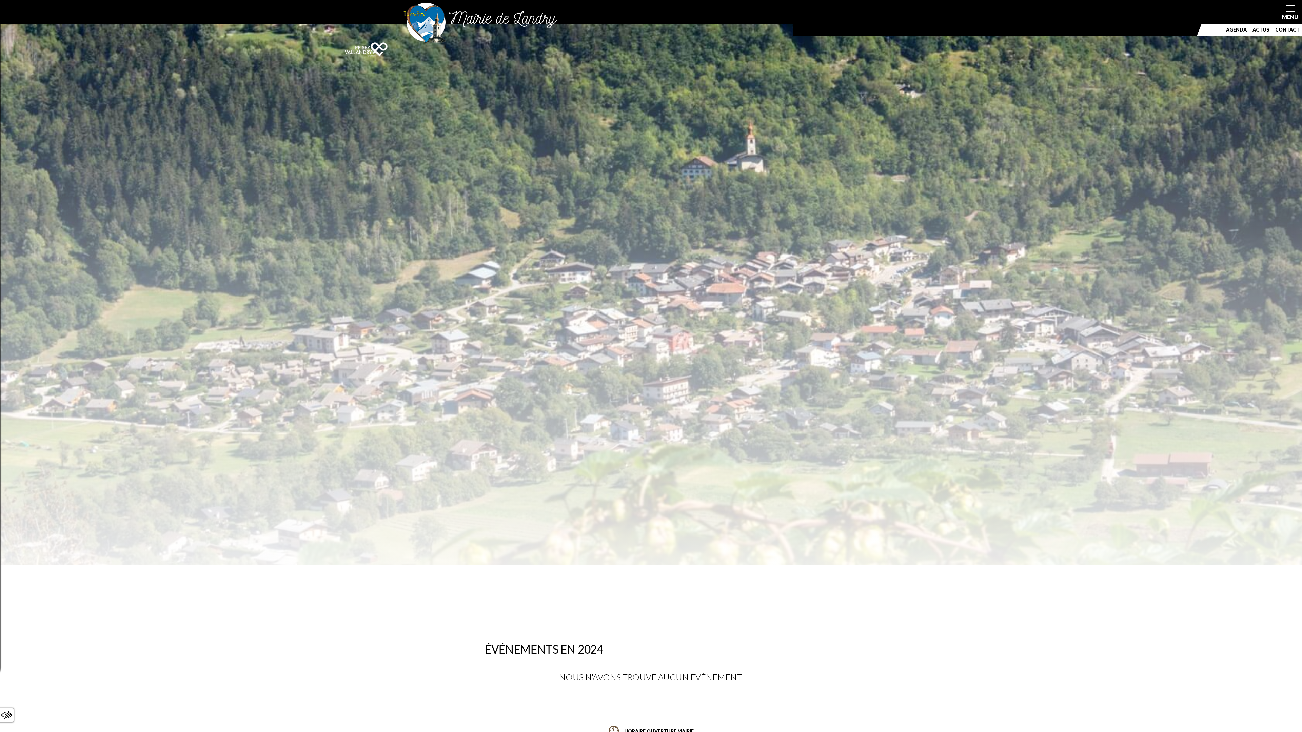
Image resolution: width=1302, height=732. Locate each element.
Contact (1287, 30)
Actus (1260, 30)
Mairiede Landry (502, 18)
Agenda (1236, 30)
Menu (1290, 17)
